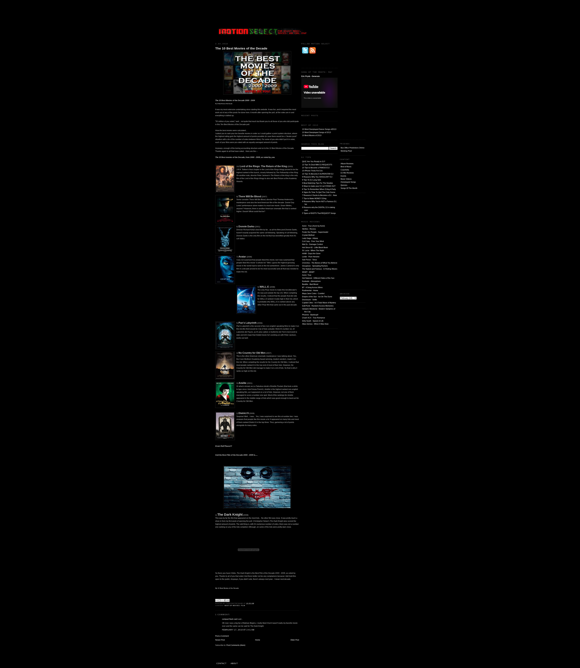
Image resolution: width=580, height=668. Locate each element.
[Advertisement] (343, 20)
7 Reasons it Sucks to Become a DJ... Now (319, 195)
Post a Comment (222, 636)
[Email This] (216, 600)
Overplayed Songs (348, 182)
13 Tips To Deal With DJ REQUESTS (317, 165)
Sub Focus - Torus (309, 260)
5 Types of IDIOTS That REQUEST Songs (319, 213)
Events (343, 176)
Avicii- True (306, 275)
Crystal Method (308, 235)
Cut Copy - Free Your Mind (313, 241)
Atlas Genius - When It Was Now (315, 324)
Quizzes (344, 185)
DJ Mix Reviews (347, 173)
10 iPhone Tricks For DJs (312, 171)
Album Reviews (347, 164)
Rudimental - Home (310, 290)
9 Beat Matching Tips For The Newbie (317, 183)
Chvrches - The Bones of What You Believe (319, 263)
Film (243, 605)
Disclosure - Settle (309, 300)
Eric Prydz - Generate (310, 76)
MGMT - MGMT (308, 272)
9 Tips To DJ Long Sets (311, 180)
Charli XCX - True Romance (313, 318)
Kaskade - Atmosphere (311, 281)
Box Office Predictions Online (352, 148)
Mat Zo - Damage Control (312, 244)
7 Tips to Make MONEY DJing (314, 198)
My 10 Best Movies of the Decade (227, 588)
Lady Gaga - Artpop (310, 238)
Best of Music (346, 167)
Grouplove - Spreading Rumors (315, 266)
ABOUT (234, 663)
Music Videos (346, 179)
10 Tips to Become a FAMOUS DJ (316, 168)
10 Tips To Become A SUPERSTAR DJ (317, 174)
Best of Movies (232, 605)
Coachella (345, 170)
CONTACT (221, 663)
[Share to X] (222, 600)
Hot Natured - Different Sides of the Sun (318, 278)
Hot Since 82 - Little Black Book (315, 247)
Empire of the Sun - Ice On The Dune (317, 297)
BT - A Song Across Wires (312, 287)
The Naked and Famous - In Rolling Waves (319, 269)
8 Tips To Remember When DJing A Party (319, 189)
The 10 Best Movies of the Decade (241, 48)
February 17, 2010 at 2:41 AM (238, 630)
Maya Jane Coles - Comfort (313, 293)
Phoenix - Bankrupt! (310, 315)
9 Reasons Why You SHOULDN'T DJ (317, 177)
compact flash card (229, 619)
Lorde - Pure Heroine (310, 257)
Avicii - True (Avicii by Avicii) (313, 226)
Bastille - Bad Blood (310, 284)
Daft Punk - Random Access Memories (318, 306)
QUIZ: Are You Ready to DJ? (313, 161)
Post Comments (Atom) (235, 645)
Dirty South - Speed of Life (313, 321)
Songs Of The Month (349, 188)
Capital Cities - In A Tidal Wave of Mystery (319, 303)
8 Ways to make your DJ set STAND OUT (318, 186)
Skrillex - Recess (309, 229)
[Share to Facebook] (225, 600)
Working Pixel (346, 151)
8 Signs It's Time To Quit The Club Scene (318, 192)
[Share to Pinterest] (228, 600)
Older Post (294, 640)
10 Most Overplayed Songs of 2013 (316, 132)
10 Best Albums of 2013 (311, 135)
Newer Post (220, 640)
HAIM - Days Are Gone (311, 253)
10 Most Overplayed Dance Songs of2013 (319, 129)
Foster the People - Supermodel (315, 232)
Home (257, 640)
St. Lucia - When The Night (313, 250)
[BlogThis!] (219, 600)
